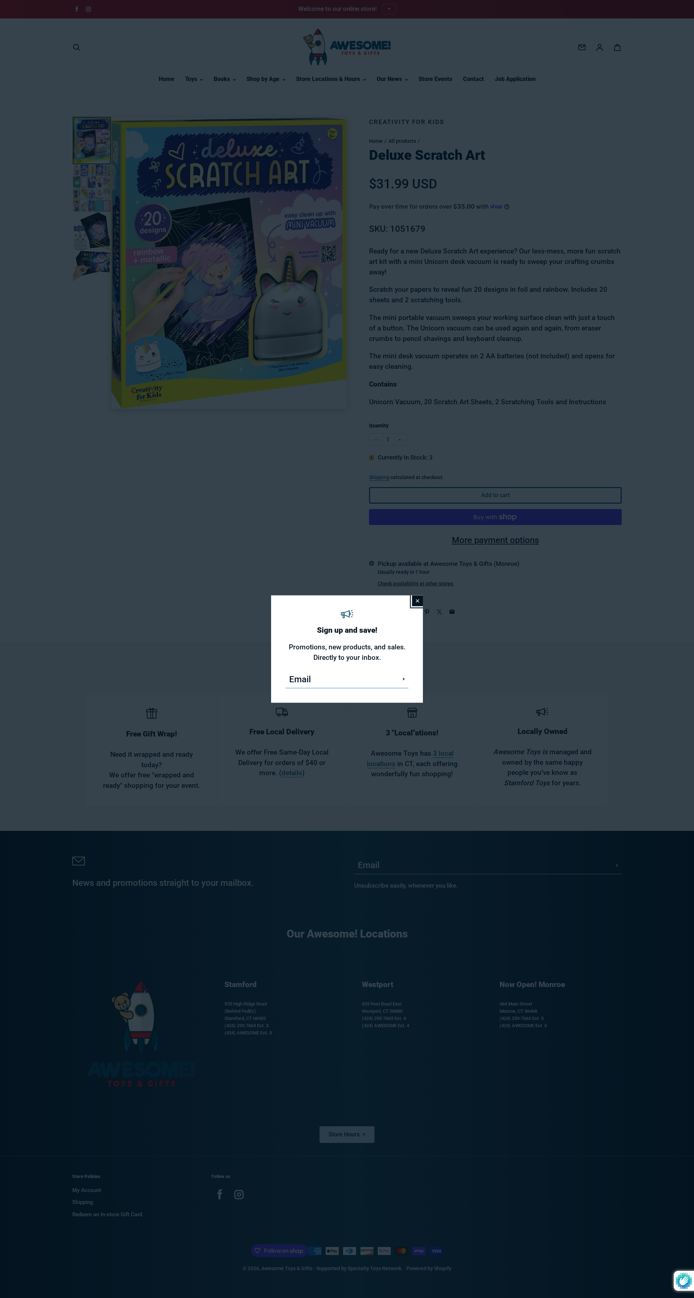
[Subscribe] (404, 679)
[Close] (417, 600)
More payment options (495, 540)
